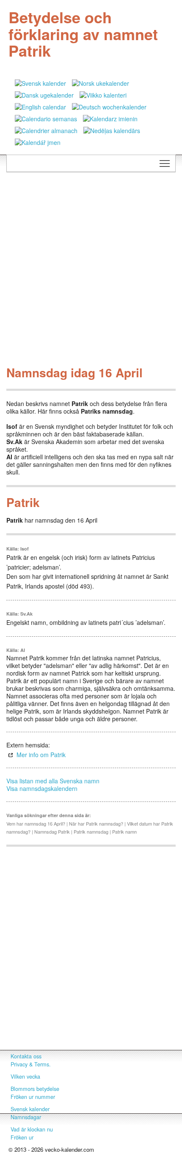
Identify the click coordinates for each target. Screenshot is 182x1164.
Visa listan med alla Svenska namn (52, 781)
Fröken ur (22, 1137)
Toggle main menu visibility (165, 163)
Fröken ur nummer (33, 1097)
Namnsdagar (26, 1117)
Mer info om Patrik (41, 754)
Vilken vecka (25, 1076)
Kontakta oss (26, 1056)
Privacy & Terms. (31, 1064)
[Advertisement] (91, 271)
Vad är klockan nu (32, 1129)
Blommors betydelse (35, 1089)
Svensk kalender (30, 1109)
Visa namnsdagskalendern (41, 788)
